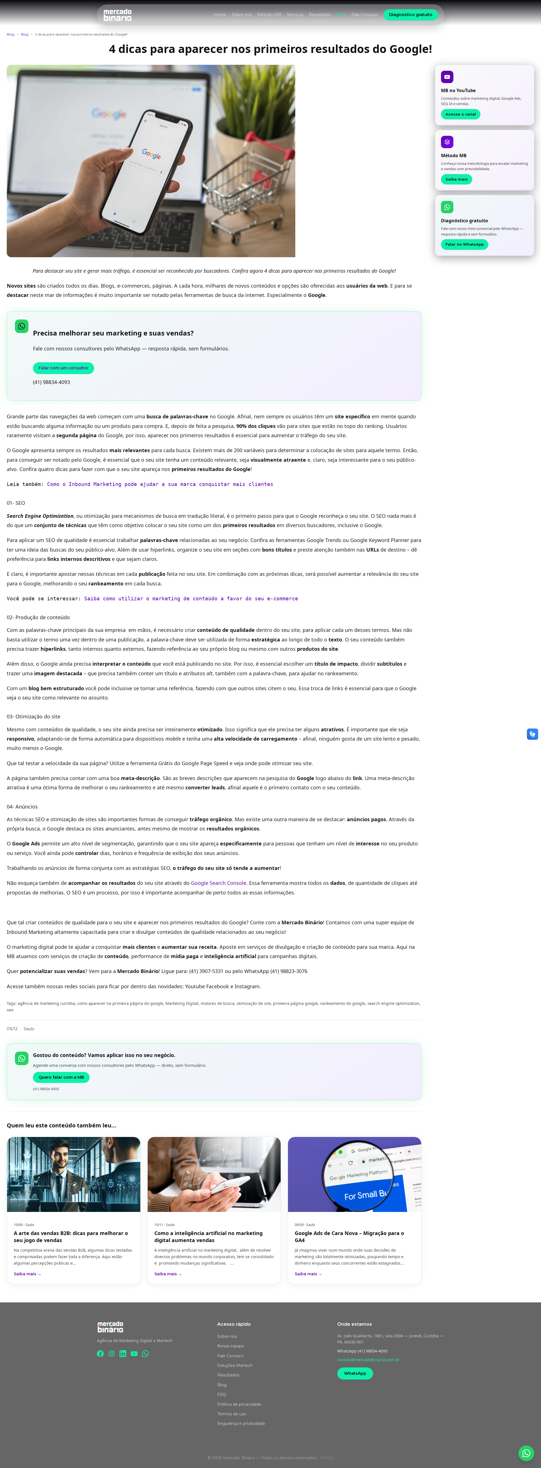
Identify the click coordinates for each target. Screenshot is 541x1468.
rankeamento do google (342, 1003)
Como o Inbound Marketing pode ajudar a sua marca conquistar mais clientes (160, 484)
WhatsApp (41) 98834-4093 (362, 1351)
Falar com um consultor (63, 367)
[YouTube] (134, 1353)
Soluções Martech (235, 1365)
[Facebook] (100, 1353)
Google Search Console (218, 883)
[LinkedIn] (122, 1353)
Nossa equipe (230, 1346)
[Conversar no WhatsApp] (526, 1453)
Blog (341, 14)
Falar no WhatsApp (464, 244)
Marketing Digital (181, 1003)
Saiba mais (456, 179)
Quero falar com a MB (61, 1077)
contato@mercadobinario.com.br (368, 1359)
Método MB (269, 14)
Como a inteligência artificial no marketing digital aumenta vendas (208, 1236)
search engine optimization (393, 1003)
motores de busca (217, 1003)
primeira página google (295, 1003)
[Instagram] (111, 1353)
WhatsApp (355, 1373)
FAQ (221, 1394)
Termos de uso (231, 1413)
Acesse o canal (460, 114)
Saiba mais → (27, 1273)
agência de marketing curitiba (46, 1003)
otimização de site (254, 1003)
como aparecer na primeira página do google (120, 1003)
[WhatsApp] (145, 1353)
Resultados (320, 14)
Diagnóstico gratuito (411, 14)
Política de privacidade (239, 1404)
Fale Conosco (364, 14)
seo (10, 1009)
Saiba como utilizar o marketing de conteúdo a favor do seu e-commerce (191, 598)
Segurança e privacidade (241, 1423)
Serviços (295, 14)
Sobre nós (242, 14)
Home (220, 14)
